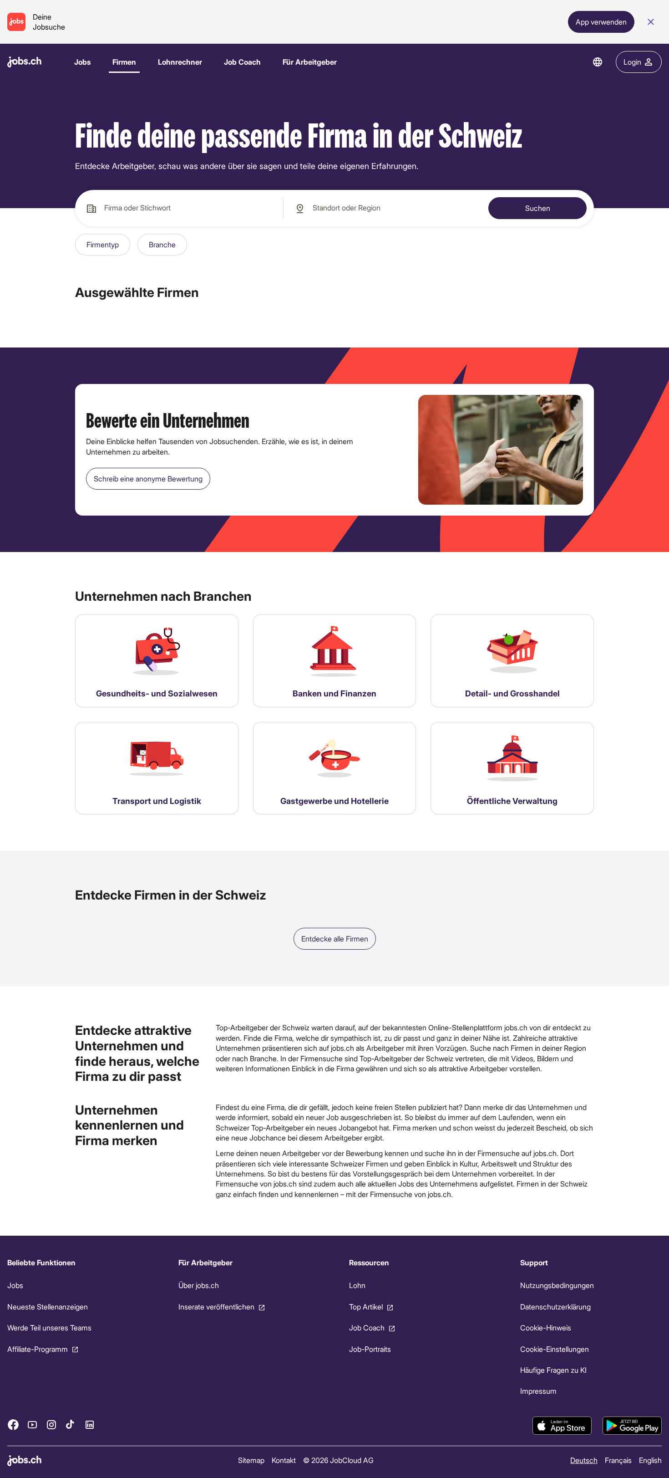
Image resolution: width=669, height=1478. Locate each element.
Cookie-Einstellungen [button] (554, 1349)
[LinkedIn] (90, 1425)
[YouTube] (32, 1425)
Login (632, 61)
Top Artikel (366, 1306)
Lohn (357, 1285)
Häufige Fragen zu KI (553, 1369)
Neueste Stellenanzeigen (47, 1306)
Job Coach (242, 61)
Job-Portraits (370, 1349)
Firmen (124, 61)
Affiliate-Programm (37, 1349)
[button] (103, 244)
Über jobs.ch (198, 1285)
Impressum (538, 1391)
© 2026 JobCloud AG (338, 1460)
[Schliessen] (651, 22)
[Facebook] (13, 1425)
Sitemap (251, 1460)
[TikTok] (70, 1425)
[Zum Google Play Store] (632, 1426)
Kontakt (284, 1460)
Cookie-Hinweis (545, 1327)
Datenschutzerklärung (555, 1306)
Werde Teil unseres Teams (49, 1327)
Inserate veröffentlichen (216, 1306)
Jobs (82, 61)
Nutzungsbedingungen (557, 1285)
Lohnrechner (180, 61)
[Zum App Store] (562, 1426)
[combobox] (179, 208)
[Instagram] (51, 1425)
